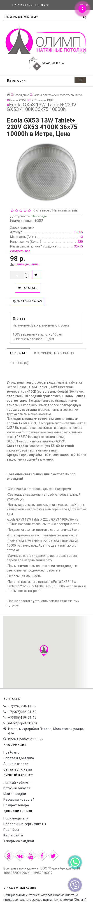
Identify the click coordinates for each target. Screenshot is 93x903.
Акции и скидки (15, 764)
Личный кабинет (16, 782)
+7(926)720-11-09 (22, 706)
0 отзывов (41, 210)
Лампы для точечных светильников (57, 95)
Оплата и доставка (18, 758)
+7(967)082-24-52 (22, 712)
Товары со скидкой (18, 841)
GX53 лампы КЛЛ (41, 100)
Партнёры (11, 829)
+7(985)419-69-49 (22, 717)
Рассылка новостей (19, 799)
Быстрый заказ (29, 301)
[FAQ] (87, 5)
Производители (15, 818)
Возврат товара (16, 805)
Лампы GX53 (17, 100)
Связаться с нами (17, 769)
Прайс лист (12, 752)
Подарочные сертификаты (24, 824)
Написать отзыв (65, 210)
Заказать (29, 288)
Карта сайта (13, 835)
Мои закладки (14, 794)
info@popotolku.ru (22, 723)
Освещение (21, 95)
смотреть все (20, 251)
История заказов (16, 788)
